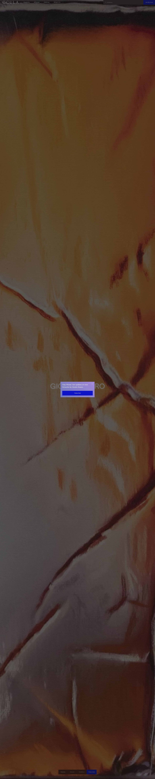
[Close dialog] (92, 384)
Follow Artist (77, 393)
